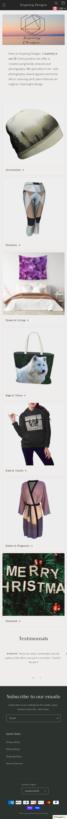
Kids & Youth (14, 470)
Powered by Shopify (42, 813)
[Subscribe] (57, 718)
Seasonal (11, 621)
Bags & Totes (14, 395)
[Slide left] (26, 677)
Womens (11, 245)
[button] (3, 5)
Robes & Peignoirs (17, 546)
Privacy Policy (13, 742)
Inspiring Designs (29, 813)
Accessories (13, 170)
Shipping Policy (14, 756)
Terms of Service (14, 763)
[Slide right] (40, 677)
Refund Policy (13, 749)
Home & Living (15, 320)
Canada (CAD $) (32, 791)
